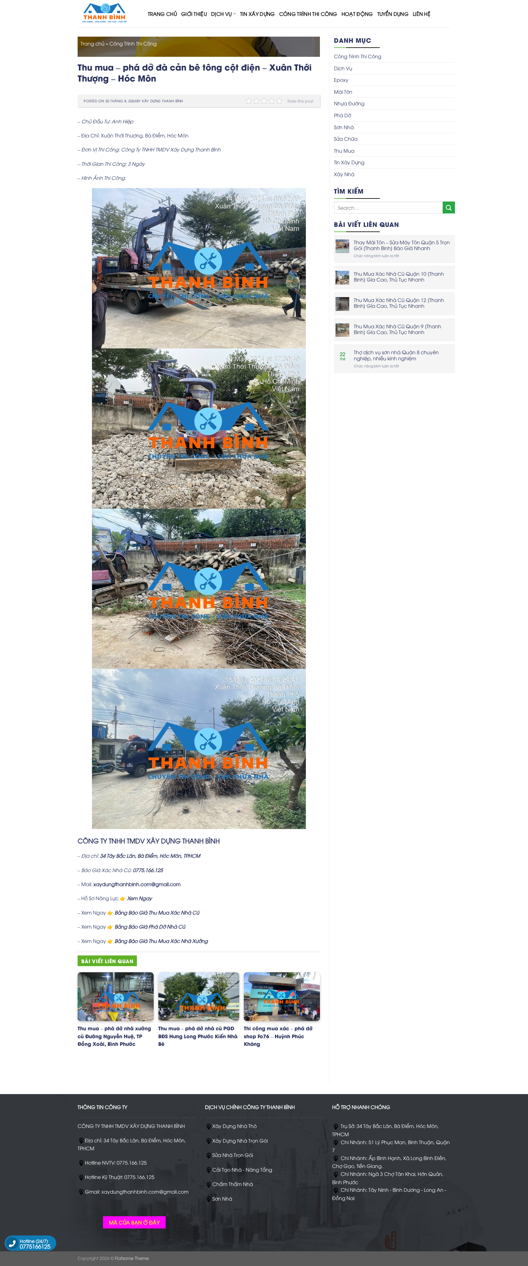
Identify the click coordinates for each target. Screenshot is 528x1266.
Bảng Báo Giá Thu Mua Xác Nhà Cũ (157, 912)
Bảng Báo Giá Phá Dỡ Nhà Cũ (150, 926)
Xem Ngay (139, 898)
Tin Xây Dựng (257, 13)
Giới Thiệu (194, 13)
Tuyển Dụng (393, 13)
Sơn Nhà (344, 127)
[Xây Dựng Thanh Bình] (108, 13)
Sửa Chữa (346, 138)
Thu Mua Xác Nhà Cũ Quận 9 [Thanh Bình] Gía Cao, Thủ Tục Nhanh (397, 329)
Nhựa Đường (349, 103)
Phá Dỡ (342, 115)
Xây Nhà (344, 174)
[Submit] (449, 207)
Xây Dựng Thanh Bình (162, 100)
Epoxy (341, 79)
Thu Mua (344, 150)
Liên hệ (422, 13)
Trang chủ (93, 43)
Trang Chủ (162, 13)
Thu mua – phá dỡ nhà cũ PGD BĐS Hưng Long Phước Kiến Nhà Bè (197, 1035)
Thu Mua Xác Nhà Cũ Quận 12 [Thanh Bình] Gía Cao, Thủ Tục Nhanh (399, 303)
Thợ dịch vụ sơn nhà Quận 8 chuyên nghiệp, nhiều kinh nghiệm (396, 355)
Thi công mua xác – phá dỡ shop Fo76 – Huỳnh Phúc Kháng (278, 1035)
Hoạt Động (357, 13)
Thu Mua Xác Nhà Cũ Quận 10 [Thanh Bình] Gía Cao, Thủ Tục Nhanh (399, 276)
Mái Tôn (343, 91)
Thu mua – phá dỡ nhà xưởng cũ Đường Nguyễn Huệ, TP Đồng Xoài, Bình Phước (114, 1035)
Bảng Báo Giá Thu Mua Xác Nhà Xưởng (161, 940)
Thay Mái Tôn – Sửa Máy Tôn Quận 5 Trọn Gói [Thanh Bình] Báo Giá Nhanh (402, 245)
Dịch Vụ (221, 13)
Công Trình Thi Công (308, 13)
